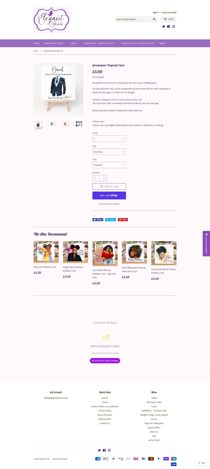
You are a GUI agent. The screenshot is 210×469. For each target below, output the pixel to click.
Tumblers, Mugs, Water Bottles (137, 43)
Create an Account (169, 12)
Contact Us (105, 423)
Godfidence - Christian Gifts (99, 43)
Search (105, 397)
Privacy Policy (105, 410)
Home (36, 43)
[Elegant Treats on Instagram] (173, 26)
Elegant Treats (44, 459)
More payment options (109, 203)
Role (94, 146)
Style (94, 159)
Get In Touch (154, 440)
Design (95, 133)
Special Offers (154, 427)
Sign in (155, 12)
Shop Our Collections (154, 423)
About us (154, 431)
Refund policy (105, 419)
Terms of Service (105, 414)
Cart (171, 19)
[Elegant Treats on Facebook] (168, 26)
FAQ (154, 435)
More (162, 43)
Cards (73, 43)
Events (105, 402)
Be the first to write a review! (105, 360)
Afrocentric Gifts (54, 43)
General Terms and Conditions (105, 406)
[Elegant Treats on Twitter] (163, 26)
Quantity (95, 172)
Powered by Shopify (59, 459)
